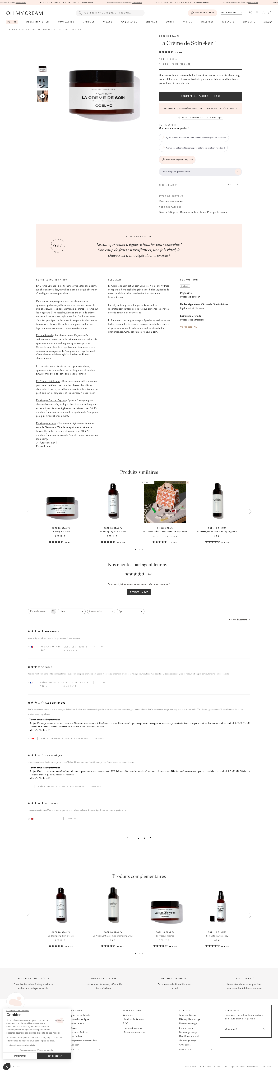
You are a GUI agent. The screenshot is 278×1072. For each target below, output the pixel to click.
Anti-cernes (185, 1044)
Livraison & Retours (133, 1019)
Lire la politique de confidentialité (20, 1045)
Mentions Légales (210, 1067)
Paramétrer (20, 1055)
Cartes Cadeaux (75, 1036)
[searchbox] (39, 611)
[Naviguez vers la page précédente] (128, 837)
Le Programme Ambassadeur (82, 1040)
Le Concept (73, 1044)
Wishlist (233, 184)
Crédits (267, 1067)
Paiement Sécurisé (132, 1028)
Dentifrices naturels (189, 1036)
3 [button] (142, 549)
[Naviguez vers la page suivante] (150, 837)
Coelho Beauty (169, 36)
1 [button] (135, 549)
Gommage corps (187, 1040)
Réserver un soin (231, 12)
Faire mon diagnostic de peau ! (179, 159)
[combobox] (72, 611)
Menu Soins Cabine (77, 1032)
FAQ (125, 1023)
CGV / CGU (190, 1067)
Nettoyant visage (188, 1023)
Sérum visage (186, 1028)
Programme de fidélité (78, 1015)
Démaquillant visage (189, 1019)
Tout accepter (53, 1055)
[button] (7, 1066)
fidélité (185, 64)
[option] (42, 67)
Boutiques (72, 1028)
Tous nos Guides (187, 1015)
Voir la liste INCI (189, 327)
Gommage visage (188, 1032)
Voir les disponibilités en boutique (202, 118)
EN (13, 1067)
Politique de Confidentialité (242, 1067)
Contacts (128, 1015)
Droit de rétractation (134, 1032)
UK (18, 1067)
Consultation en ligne (78, 1019)
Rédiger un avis (139, 592)
